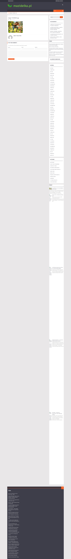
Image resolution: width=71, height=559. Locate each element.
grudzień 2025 (52, 80)
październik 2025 (52, 84)
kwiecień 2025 (52, 94)
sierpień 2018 (52, 128)
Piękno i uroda (52, 171)
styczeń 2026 (52, 78)
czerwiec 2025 (52, 91)
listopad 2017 (52, 144)
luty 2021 (51, 119)
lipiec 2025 (51, 89)
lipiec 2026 (51, 68)
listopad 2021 (52, 112)
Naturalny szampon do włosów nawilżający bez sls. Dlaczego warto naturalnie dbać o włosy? (13, 547)
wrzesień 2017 (52, 148)
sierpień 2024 (52, 98)
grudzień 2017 (52, 142)
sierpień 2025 (52, 87)
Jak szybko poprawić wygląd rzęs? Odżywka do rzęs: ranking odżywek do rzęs (13, 521)
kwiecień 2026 (52, 73)
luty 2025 (51, 96)
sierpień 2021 (52, 114)
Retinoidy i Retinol (53, 176)
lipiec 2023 (51, 107)
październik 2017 (52, 146)
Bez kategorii (52, 162)
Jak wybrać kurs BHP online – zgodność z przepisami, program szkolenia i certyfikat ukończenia (56, 28)
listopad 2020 (52, 121)
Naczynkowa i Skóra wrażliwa (54, 167)
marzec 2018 (52, 137)
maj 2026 (51, 71)
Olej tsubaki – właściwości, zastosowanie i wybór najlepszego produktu (57, 413)
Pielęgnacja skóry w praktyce (54, 174)
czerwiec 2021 (52, 116)
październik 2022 (52, 110)
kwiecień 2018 (52, 135)
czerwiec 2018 (52, 132)
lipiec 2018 (51, 130)
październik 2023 (52, 105)
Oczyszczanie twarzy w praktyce (55, 169)
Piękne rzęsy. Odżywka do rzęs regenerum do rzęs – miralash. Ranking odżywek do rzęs (13, 524)
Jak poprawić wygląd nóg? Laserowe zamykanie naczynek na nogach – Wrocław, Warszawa (13, 506)
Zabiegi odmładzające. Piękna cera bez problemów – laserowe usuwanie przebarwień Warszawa (13, 497)
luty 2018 (51, 139)
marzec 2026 (52, 75)
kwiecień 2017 (52, 153)
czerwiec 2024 (52, 100)
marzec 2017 (52, 155)
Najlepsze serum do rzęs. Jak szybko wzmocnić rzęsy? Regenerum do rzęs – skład (13, 517)
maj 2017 (51, 151)
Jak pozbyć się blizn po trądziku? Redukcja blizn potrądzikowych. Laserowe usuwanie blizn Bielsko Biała (56, 49)
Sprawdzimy (52, 178)
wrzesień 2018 (52, 126)
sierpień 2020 (52, 123)
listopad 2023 (52, 103)
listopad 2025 (52, 82)
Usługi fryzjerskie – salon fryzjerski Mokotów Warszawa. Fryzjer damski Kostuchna (13, 509)
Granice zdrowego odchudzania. (53, 46)
